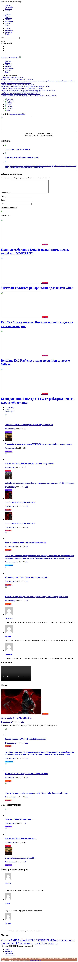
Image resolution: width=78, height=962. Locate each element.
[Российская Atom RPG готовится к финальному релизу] (8, 459)
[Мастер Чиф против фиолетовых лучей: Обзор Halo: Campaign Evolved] (8, 593)
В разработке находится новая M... (20, 858)
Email (3, 200)
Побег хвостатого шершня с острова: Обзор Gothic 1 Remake (22, 88)
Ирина (8, 636)
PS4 (26, 943)
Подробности (36, 960)
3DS (2, 940)
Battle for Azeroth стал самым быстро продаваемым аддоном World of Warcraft (39, 483)
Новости (8, 14)
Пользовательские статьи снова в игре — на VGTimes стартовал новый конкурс (28, 95)
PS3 (21, 944)
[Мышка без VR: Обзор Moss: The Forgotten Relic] (8, 573)
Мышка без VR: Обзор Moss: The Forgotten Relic (17, 84)
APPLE (31, 940)
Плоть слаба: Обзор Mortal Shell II (12, 77)
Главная (7, 5)
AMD (13, 940)
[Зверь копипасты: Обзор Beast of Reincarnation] (5, 153)
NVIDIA (11, 943)
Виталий (9, 618)
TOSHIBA (34, 944)
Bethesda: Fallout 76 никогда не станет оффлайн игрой (29, 425)
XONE (56, 944)
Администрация (16, 114)
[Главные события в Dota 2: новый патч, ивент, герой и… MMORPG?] (21, 244)
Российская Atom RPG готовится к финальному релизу (29, 463)
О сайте (7, 10)
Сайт (2, 204)
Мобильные (9, 21)
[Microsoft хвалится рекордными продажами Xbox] (21, 283)
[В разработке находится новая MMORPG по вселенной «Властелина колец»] (8, 440)
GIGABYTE (66, 940)
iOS (3, 943)
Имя (3, 196)
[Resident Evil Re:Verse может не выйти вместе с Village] (21, 355)
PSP (30, 944)
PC (18, 943)
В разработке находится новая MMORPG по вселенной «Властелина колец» (38, 444)
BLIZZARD (48, 940)
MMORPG (8, 18)
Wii (52, 944)
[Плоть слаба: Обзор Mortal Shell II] (5, 145)
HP (73, 940)
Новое (7, 409)
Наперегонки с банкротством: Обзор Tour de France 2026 (20, 92)
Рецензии (8, 23)
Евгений (8, 654)
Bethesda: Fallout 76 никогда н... (19, 819)
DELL (57, 940)
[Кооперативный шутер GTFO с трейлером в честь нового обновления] (21, 394)
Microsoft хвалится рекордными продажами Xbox (37, 288)
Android (22, 940)
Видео (7, 25)
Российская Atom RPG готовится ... (20, 838)
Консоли (8, 19)
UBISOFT (42, 943)
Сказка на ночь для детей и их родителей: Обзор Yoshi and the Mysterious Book (28, 90)
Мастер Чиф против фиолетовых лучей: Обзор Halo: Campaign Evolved (25, 86)
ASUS (39, 940)
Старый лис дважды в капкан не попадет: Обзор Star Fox (20, 94)
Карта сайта (9, 7)
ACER (7, 940)
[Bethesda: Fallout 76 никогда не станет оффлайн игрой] (8, 421)
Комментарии (9, 411)
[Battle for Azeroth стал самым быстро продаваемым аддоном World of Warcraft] (8, 479)
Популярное (9, 407)
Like (23, 114)
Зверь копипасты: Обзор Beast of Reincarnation (17, 79)
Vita (49, 944)
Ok (31, 960)
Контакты (8, 9)
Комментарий (5, 192)
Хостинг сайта (10, 955)
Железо (7, 16)
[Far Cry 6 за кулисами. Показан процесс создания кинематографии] (21, 317)
